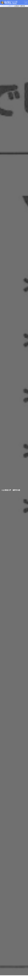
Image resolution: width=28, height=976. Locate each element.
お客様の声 (10, 5)
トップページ (3, 5)
